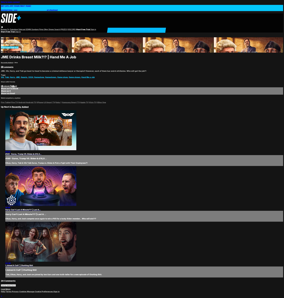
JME (18, 77)
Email (14, 86)
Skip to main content (10, 2)
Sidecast (22, 29)
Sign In (18, 32)
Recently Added (7, 62)
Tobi (7, 77)
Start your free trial (10, 47)
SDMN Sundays (32, 29)
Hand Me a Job (88, 77)
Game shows (74, 77)
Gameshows (50, 77)
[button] (2, 27)
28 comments (7, 67)
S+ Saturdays (12, 29)
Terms (8, 291)
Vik (2, 77)
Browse (4, 29)
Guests (24, 77)
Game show (62, 77)
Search (57, 29)
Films (41, 29)
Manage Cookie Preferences (40, 291)
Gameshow (39, 77)
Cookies (23, 291)
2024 (30, 77)
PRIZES (63, 29)
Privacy (15, 291)
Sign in (93, 29)
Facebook (5, 86)
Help (3, 291)
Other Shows (49, 29)
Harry (12, 77)
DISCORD (71, 29)
